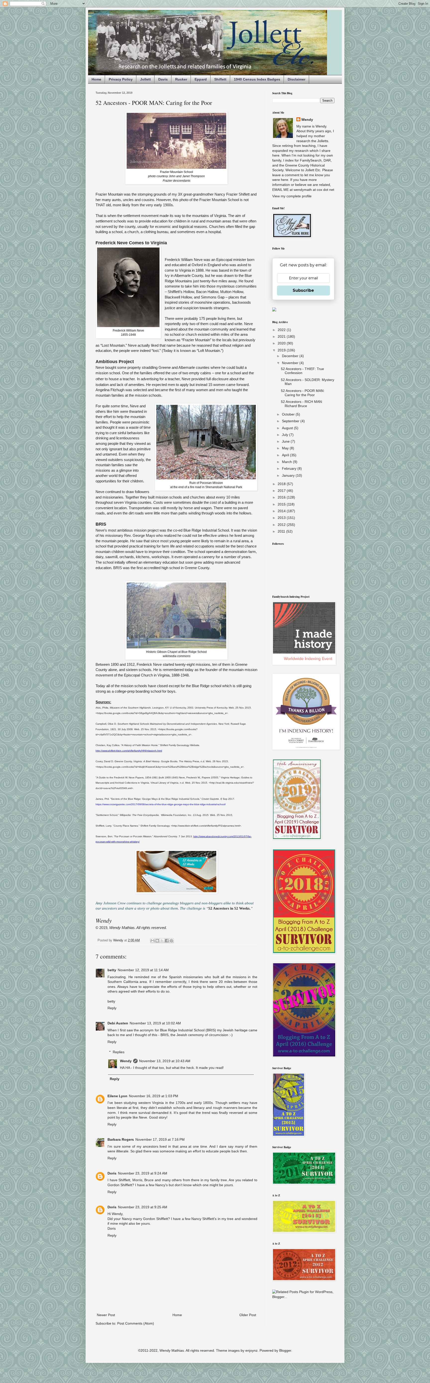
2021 (282, 336)
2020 (282, 343)
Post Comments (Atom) (135, 1323)
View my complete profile (292, 196)
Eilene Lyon (117, 1096)
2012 (282, 525)
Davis (163, 79)
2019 (282, 350)
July (285, 435)
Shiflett (220, 79)
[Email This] (152, 940)
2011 (282, 531)
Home (96, 79)
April (286, 455)
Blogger (285, 1350)
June (286, 441)
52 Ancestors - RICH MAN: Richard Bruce (302, 404)
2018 (282, 484)
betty (112, 970)
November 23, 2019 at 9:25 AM (142, 1207)
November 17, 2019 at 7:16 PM (160, 1139)
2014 (282, 511)
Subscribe (303, 290)
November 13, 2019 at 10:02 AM (155, 1023)
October (289, 414)
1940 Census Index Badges (257, 79)
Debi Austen (118, 1023)
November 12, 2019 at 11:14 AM (143, 970)
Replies (118, 1052)
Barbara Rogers (121, 1139)
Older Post (247, 1315)
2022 (282, 330)
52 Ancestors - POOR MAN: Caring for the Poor (302, 393)
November (290, 363)
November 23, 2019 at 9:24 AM (142, 1173)
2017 (282, 491)
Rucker (181, 79)
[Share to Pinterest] (171, 940)
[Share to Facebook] (166, 940)
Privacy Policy (121, 79)
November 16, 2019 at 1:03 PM (153, 1096)
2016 (282, 497)
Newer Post (106, 1315)
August (288, 428)
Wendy (126, 1061)
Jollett (145, 79)
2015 (282, 504)
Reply (112, 1008)
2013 (282, 518)
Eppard (201, 79)
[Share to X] (162, 940)
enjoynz (251, 1350)
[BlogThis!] (157, 940)
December (290, 356)
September (291, 421)
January (289, 475)
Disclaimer (296, 79)
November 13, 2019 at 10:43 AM (164, 1061)
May (286, 448)
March (287, 462)
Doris (112, 1173)
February (289, 468)
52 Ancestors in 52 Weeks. (229, 908)
